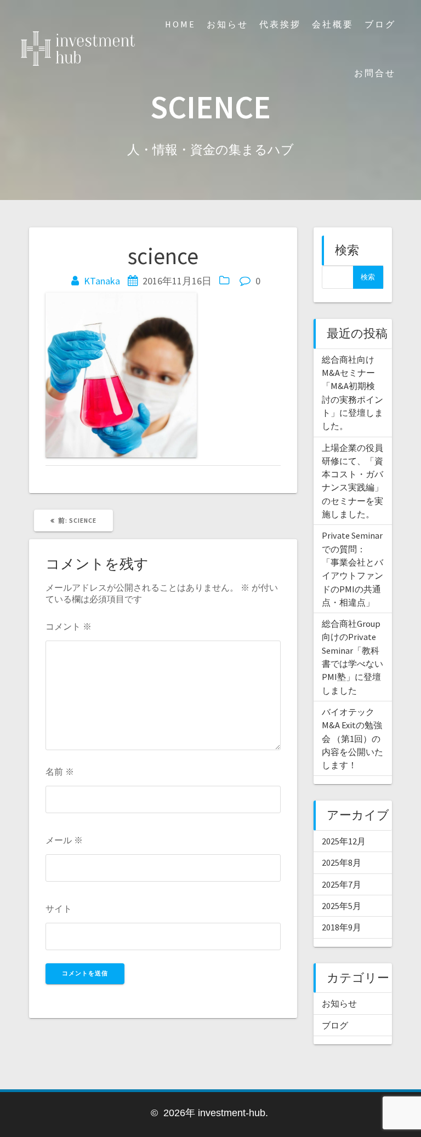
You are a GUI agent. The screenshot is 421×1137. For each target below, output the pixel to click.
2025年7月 (341, 884)
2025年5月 (341, 905)
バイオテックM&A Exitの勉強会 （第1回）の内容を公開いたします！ (352, 738)
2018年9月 (341, 927)
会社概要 (333, 24)
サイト (58, 908)
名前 (59, 771)
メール (64, 840)
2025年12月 (344, 841)
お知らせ (227, 24)
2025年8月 (341, 862)
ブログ (380, 24)
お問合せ (375, 72)
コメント (68, 626)
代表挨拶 (280, 24)
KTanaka (102, 281)
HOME (180, 24)
